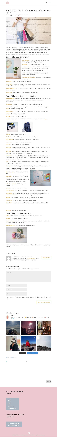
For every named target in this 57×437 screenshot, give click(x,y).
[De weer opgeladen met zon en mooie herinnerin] (28, 343)
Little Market (12, 195)
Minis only (8, 151)
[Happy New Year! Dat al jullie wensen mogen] (28, 328)
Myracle (8, 197)
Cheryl (9, 15)
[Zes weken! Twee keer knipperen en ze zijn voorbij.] (13, 328)
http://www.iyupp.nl (31, 258)
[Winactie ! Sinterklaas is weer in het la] (13, 343)
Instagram (45, 119)
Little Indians (9, 142)
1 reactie (26, 15)
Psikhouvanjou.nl (12, 406)
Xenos (9, 403)
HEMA (9, 400)
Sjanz (7, 161)
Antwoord (46, 257)
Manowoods (9, 193)
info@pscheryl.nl (15, 423)
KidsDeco (10, 401)
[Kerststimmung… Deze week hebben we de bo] (44, 328)
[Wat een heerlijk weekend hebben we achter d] (44, 343)
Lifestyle (21, 15)
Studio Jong (8, 81)
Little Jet (8, 144)
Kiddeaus (8, 188)
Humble (8, 113)
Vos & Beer (8, 210)
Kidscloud (8, 136)
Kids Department (12, 408)
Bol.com (10, 405)
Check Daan (9, 104)
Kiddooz (8, 134)
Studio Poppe (9, 84)
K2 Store (8, 119)
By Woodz (24, 64)
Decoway (8, 218)
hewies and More (10, 172)
